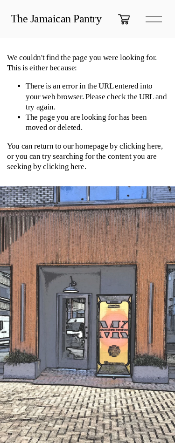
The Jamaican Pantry (56, 19)
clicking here (140, 146)
